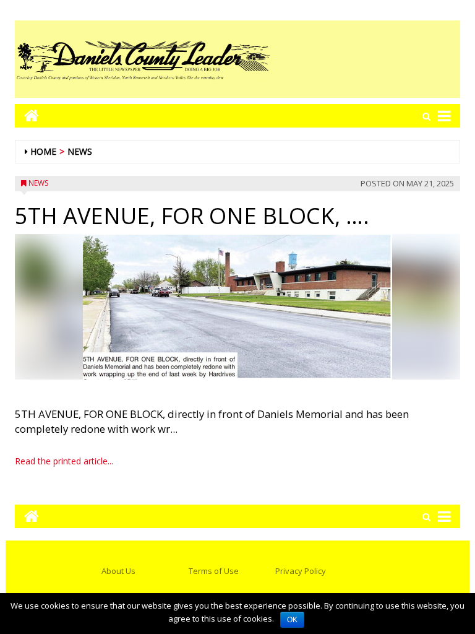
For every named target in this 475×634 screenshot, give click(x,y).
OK (292, 619)
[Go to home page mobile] (27, 115)
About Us (118, 570)
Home (43, 151)
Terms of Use (214, 570)
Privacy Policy (300, 570)
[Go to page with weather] (367, 59)
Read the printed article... (64, 461)
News (79, 151)
